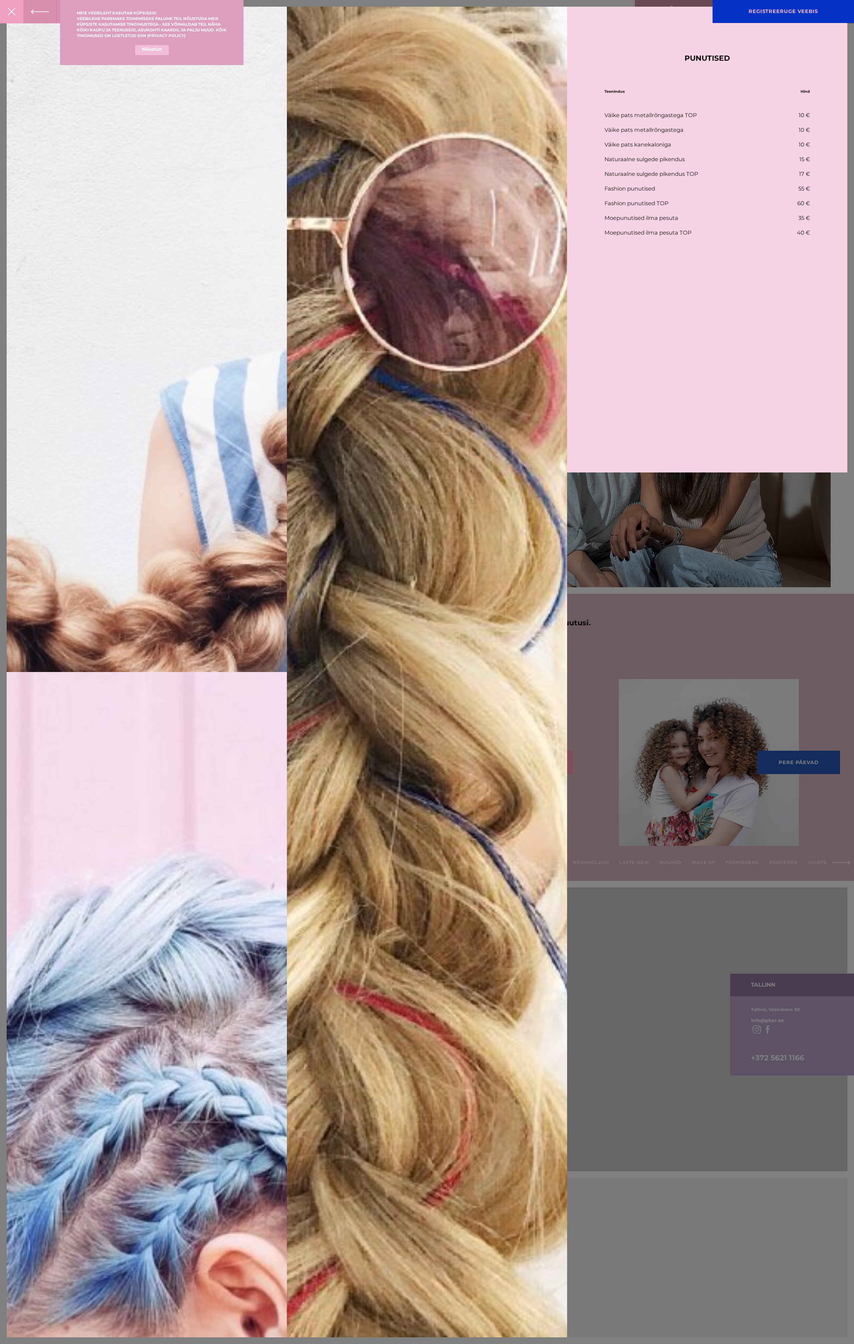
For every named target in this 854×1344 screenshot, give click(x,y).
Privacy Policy (166, 35)
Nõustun (152, 49)
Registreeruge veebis (783, 11)
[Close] (11, 11)
